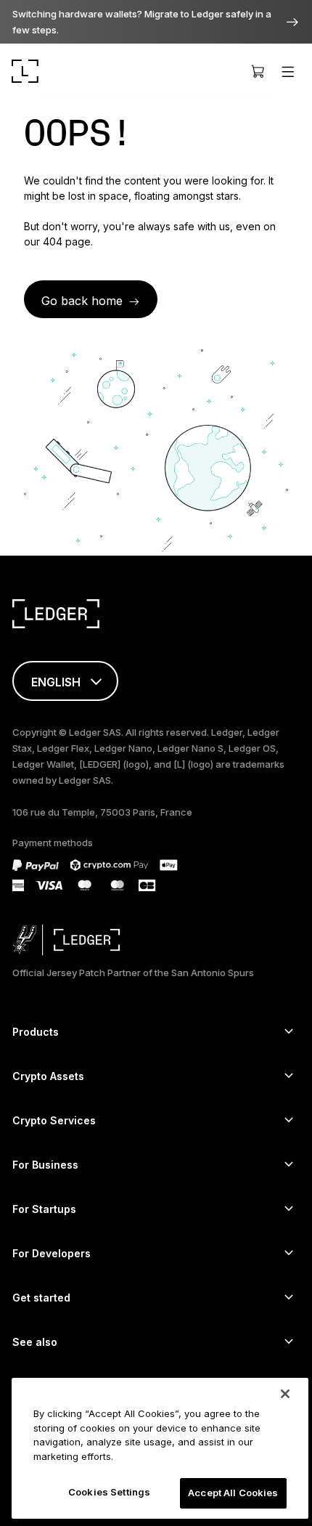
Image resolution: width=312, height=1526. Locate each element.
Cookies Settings (109, 1492)
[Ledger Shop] (258, 71)
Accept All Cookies (233, 1492)
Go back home (82, 300)
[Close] (285, 1394)
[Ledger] (25, 71)
